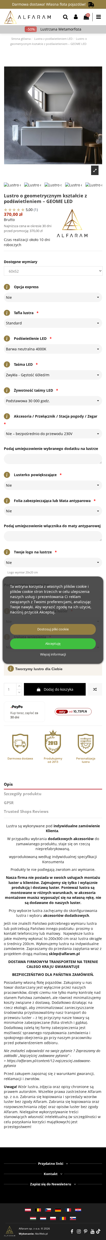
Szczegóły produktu (22, 793)
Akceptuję (52, 643)
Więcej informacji (53, 654)
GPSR (9, 802)
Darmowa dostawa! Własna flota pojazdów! (50, 4)
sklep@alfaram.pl (64, 953)
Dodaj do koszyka (58, 689)
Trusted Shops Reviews (26, 811)
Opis (8, 784)
